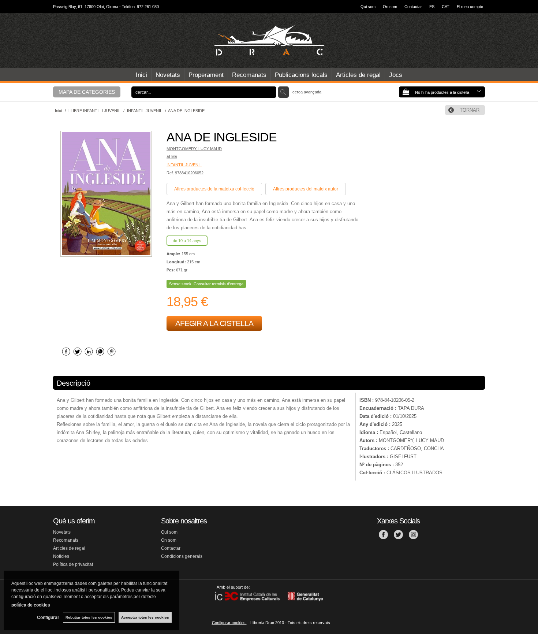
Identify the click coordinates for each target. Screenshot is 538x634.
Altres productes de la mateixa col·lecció (214, 189)
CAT (445, 6)
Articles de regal (358, 74)
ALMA (172, 157)
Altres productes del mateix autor (305, 189)
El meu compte (470, 6)
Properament (206, 74)
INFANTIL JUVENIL (184, 165)
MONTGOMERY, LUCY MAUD (194, 149)
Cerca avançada (306, 92)
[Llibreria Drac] (269, 40)
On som (390, 6)
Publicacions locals (301, 74)
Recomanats (249, 74)
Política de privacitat (73, 564)
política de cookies (30, 605)
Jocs (395, 74)
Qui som (368, 6)
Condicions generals (181, 556)
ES (431, 6)
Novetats (168, 74)
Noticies (61, 556)
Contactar (413, 6)
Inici (141, 74)
